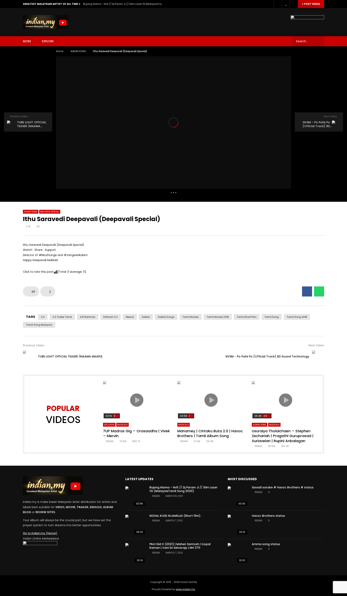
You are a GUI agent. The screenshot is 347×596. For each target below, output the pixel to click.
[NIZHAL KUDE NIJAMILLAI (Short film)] (135, 525)
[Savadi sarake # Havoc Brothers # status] (238, 496)
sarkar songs (166, 317)
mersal (130, 317)
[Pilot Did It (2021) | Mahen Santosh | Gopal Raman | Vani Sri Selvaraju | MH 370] (135, 553)
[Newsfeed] (286, 4)
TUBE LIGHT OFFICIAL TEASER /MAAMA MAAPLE (70, 356)
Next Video (316, 345)
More (27, 41)
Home (59, 51)
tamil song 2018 (297, 317)
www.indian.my (185, 589)
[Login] (294, 4)
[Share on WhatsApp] (319, 291)
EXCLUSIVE (109, 424)
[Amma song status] (238, 553)
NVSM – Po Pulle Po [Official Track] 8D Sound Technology (267, 356)
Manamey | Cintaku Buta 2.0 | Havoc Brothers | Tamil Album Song (210, 433)
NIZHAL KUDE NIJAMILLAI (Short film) (174, 516)
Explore (48, 41)
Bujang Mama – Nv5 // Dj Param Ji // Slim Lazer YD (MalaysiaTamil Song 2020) (123, 4)
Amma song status (266, 544)
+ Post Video (311, 4)
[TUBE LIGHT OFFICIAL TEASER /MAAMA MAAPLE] (29, 356)
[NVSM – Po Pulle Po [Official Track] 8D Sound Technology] (318, 356)
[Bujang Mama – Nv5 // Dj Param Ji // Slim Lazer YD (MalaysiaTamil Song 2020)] (135, 496)
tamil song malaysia (39, 324)
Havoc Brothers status (268, 516)
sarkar (146, 317)
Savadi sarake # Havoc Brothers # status (282, 487)
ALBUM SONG (78, 51)
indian (109, 441)
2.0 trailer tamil (62, 317)
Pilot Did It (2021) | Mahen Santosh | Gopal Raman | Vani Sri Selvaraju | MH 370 (180, 546)
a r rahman (87, 317)
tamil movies (191, 317)
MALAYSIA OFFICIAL (49, 211)
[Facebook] (278, 4)
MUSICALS (122, 424)
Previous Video (33, 345)
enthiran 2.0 (110, 317)
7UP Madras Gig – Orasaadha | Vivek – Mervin (136, 433)
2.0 (43, 317)
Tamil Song (271, 317)
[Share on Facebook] (307, 291)
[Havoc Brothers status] (238, 525)
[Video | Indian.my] (46, 22)
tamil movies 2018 (218, 317)
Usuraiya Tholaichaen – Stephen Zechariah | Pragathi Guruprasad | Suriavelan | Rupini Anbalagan (282, 435)
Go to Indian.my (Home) (40, 533)
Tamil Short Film (246, 317)
